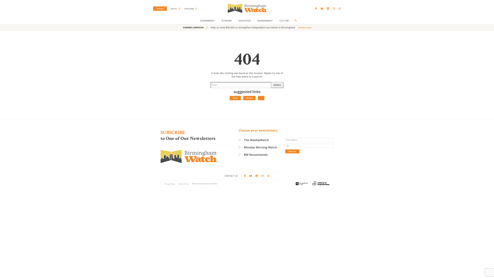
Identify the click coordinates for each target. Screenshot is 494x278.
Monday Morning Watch (260, 147)
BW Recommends (256, 155)
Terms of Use (183, 184)
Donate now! (304, 27)
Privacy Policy (170, 184)
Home (249, 98)
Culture (284, 20)
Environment (265, 20)
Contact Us (231, 176)
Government (207, 20)
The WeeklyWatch (256, 140)
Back (235, 98)
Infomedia (213, 184)
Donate (160, 8)
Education (245, 20)
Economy (227, 20)
